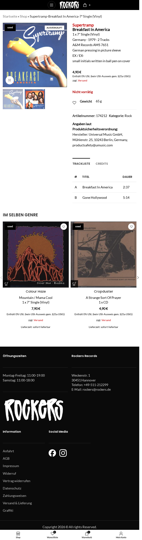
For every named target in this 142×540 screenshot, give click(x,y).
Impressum (11, 466)
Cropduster (103, 291)
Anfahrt (8, 451)
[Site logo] (69, 5)
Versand (82, 80)
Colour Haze (36, 291)
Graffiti (8, 510)
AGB (6, 458)
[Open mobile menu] (51, 5)
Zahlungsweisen (14, 496)
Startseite (10, 16)
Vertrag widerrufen (16, 481)
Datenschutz (12, 488)
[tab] (81, 163)
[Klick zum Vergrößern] (10, 80)
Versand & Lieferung (17, 503)
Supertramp (83, 24)
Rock (128, 116)
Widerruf (9, 473)
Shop (23, 16)
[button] (6, 55)
